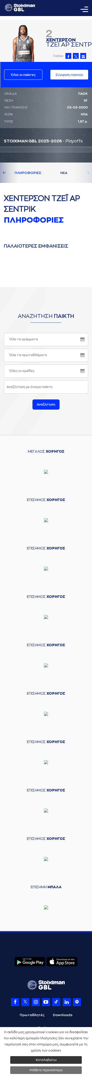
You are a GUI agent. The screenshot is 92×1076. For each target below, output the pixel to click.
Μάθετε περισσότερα (46, 1070)
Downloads (63, 1015)
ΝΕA (63, 172)
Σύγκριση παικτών (69, 74)
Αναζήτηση (46, 404)
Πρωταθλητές (32, 1015)
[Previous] (10, 173)
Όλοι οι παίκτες (23, 74)
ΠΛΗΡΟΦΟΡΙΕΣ (28, 172)
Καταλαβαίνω (46, 1059)
